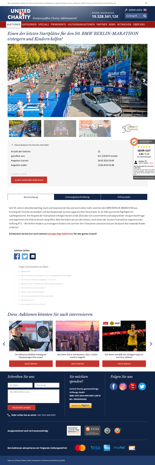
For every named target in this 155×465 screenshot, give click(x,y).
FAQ (29, 460)
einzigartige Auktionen (60, 233)
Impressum (36, 460)
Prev (10, 80)
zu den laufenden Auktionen (29, 179)
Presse (18, 460)
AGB (63, 460)
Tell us (33, 256)
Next (144, 80)
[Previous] (3, 343)
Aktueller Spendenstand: (103, 13)
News (24, 460)
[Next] (151, 343)
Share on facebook (17, 256)
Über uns (11, 460)
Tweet (25, 256)
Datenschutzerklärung (107, 3)
